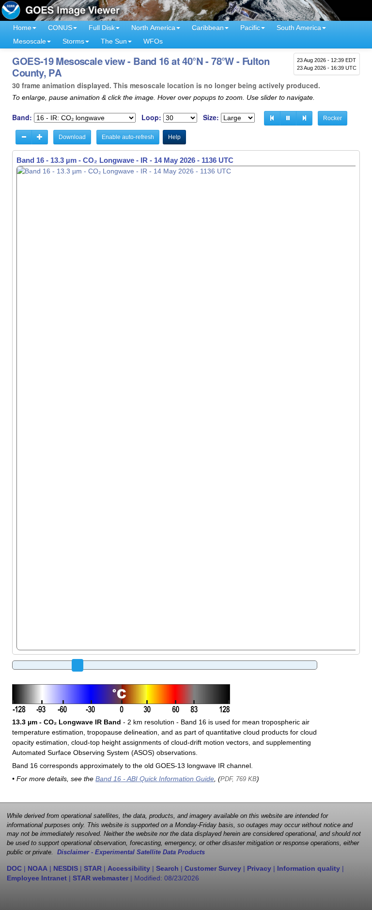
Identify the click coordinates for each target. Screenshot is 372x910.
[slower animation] (24, 137)
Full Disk (102, 27)
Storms (73, 41)
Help (174, 137)
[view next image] (304, 118)
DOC (14, 868)
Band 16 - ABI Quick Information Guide (154, 779)
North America (153, 27)
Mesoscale (29, 41)
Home (22, 27)
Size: (211, 117)
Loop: (151, 117)
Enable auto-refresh (128, 137)
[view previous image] (272, 118)
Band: (22, 117)
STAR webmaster (100, 878)
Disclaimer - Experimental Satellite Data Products (131, 852)
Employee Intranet (37, 878)
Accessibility (129, 868)
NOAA (37, 868)
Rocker (332, 118)
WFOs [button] (153, 41)
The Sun (114, 41)
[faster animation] (39, 137)
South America (299, 27)
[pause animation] (288, 118)
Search (167, 868)
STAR (93, 868)
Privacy (259, 868)
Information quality (308, 868)
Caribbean (208, 27)
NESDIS (65, 868)
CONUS (60, 27)
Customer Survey (213, 868)
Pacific (250, 27)
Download (72, 137)
